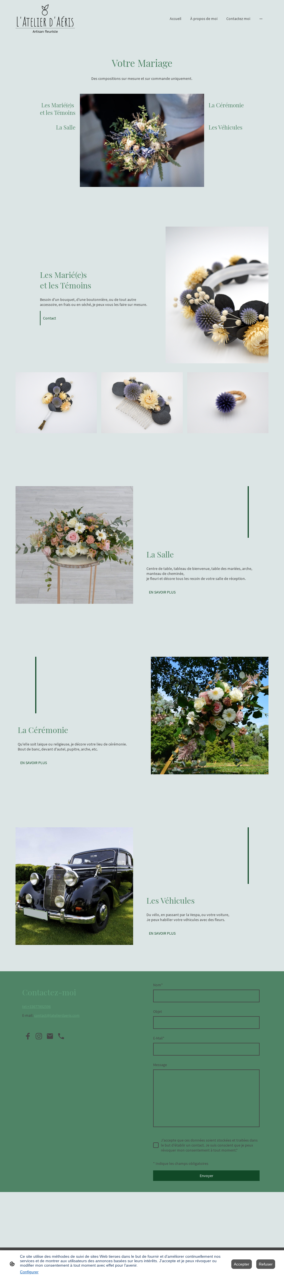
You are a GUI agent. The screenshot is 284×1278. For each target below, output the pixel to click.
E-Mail (158, 1038)
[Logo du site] (45, 18)
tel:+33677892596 (36, 1006)
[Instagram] (39, 1036)
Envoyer (206, 1175)
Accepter (241, 1264)
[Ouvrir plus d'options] (261, 19)
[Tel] (61, 1036)
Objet (157, 1011)
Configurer (29, 1272)
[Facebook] (27, 1036)
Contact (49, 318)
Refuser (266, 1264)
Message (160, 1064)
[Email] (50, 1036)
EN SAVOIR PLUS (162, 592)
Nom (158, 984)
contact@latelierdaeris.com (57, 1015)
